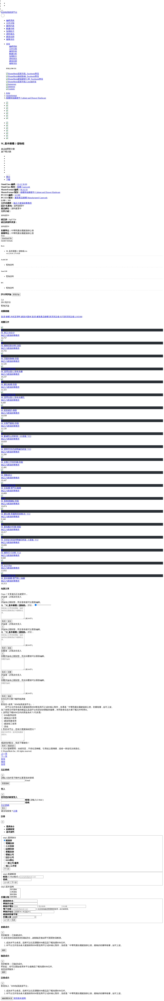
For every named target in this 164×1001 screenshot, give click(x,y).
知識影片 (10, 31)
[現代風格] (15, 889)
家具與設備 (54, 317)
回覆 (9, 672)
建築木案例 (26, 317)
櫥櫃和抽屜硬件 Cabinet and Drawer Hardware (26, 98)
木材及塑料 (15, 317)
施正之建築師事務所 (22, 203)
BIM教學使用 (10, 715)
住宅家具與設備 (67, 317)
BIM (8, 93)
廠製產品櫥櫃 (42, 317)
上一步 (6, 882)
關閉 (3, 950)
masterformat (11, 95)
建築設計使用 (10, 718)
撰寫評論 (16, 294)
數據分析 (10, 28)
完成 (13, 920)
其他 (6, 726)
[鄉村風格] (15, 894)
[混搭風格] (15, 897)
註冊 (15, 811)
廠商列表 (10, 26)
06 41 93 (24, 190)
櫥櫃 (8, 317)
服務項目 (10, 39)
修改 (9, 648)
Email (27, 780)
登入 (3, 808)
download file (7, 238)
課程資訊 (10, 34)
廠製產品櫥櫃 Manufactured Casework (31, 198)
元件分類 (10, 23)
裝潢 (3, 317)
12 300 (17, 195)
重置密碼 (5, 783)
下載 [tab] (8, 179)
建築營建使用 (10, 721)
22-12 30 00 (22, 184)
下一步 (6, 869)
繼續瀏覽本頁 (7, 998)
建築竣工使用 (10, 724)
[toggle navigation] (2, 10)
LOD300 (78, 317)
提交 (9, 621)
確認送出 (11, 746)
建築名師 (10, 37)
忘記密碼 (5, 805)
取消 (3, 621)
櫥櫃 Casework (23, 187)
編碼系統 (10, 20)
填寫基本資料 (20, 998)
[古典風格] (15, 892)
